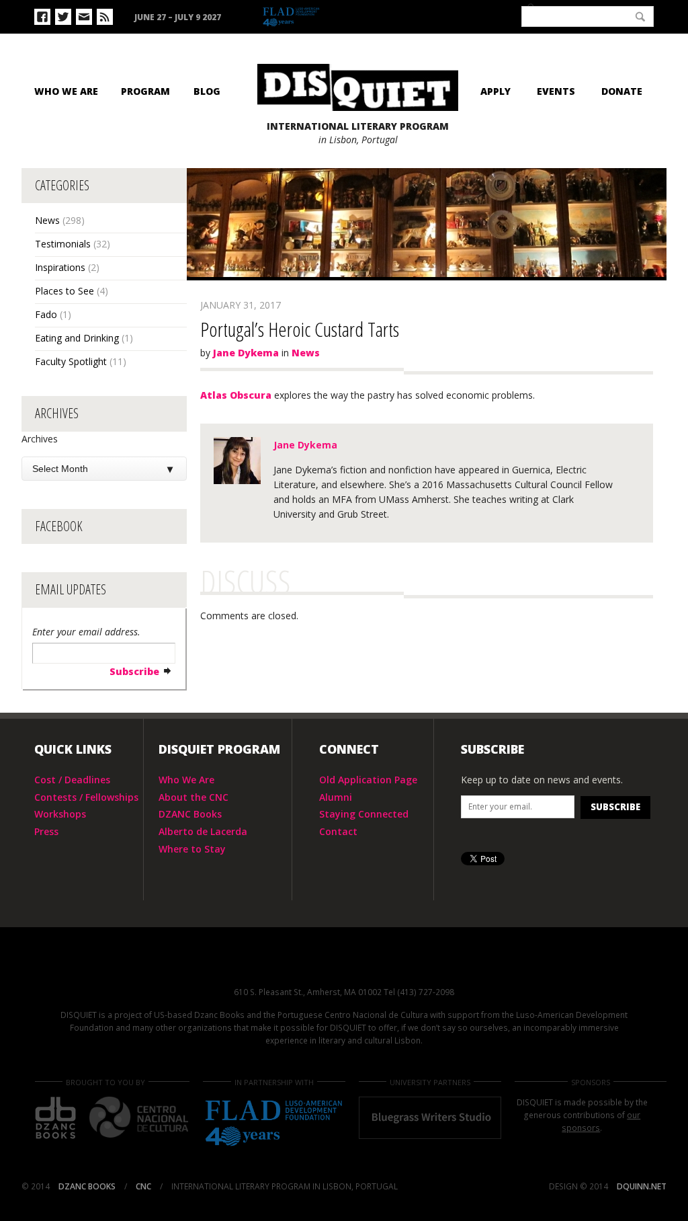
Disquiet (344, 965)
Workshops (60, 814)
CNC (482, 15)
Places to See (64, 290)
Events (556, 91)
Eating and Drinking (77, 337)
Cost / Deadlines (72, 779)
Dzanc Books (419, 16)
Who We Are (66, 91)
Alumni (335, 797)
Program (145, 91)
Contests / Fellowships (86, 797)
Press (46, 831)
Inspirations (60, 267)
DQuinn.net (641, 1186)
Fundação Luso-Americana (323, 17)
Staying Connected (363, 814)
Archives (40, 438)
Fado (46, 314)
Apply (495, 91)
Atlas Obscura (235, 395)
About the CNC (193, 797)
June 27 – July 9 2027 (177, 17)
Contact (338, 831)
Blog (207, 91)
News (47, 220)
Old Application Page (368, 779)
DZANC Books (190, 814)
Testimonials (63, 243)
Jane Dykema (246, 352)
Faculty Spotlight (71, 361)
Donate (621, 91)
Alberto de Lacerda (203, 831)
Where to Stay (192, 848)
